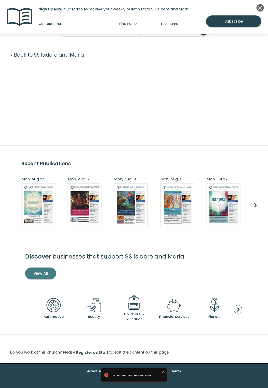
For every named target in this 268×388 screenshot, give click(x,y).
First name (128, 23)
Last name (169, 23)
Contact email (50, 23)
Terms (176, 371)
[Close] (260, 7)
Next (255, 205)
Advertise (94, 371)
